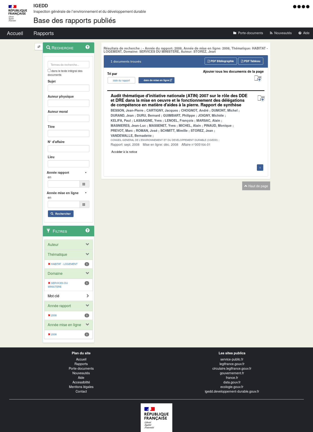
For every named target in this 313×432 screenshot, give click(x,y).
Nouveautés (81, 373)
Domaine (55, 273)
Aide (81, 377)
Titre (51, 126)
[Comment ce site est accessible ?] (295, 6)
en (49, 177)
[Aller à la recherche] (304, 6)
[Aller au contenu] (299, 6)
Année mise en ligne (64, 324)
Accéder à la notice (124, 151)
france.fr (232, 377)
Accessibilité (81, 382)
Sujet (52, 81)
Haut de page (257, 186)
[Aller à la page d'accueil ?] (307, 6)
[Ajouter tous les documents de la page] (258, 78)
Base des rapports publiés (74, 19)
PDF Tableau (251, 61)
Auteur (53, 244)
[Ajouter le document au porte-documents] (261, 98)
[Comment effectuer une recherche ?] (87, 47)
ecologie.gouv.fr (231, 386)
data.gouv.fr (232, 382)
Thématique (57, 254)
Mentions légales (81, 386)
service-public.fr (231, 359)
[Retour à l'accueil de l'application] (156, 417)
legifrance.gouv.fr (232, 363)
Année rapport (59, 305)
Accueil (81, 359)
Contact (81, 391)
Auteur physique (61, 96)
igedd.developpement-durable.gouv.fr (232, 391)
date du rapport (121, 80)
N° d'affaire (56, 141)
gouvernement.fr (232, 373)
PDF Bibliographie (222, 61)
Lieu (51, 156)
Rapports (81, 363)
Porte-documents (81, 368)
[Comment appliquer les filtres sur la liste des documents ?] (87, 230)
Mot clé (53, 295)
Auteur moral (58, 111)
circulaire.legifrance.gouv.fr (231, 368)
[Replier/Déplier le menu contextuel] (39, 46)
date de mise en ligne (156, 80)
